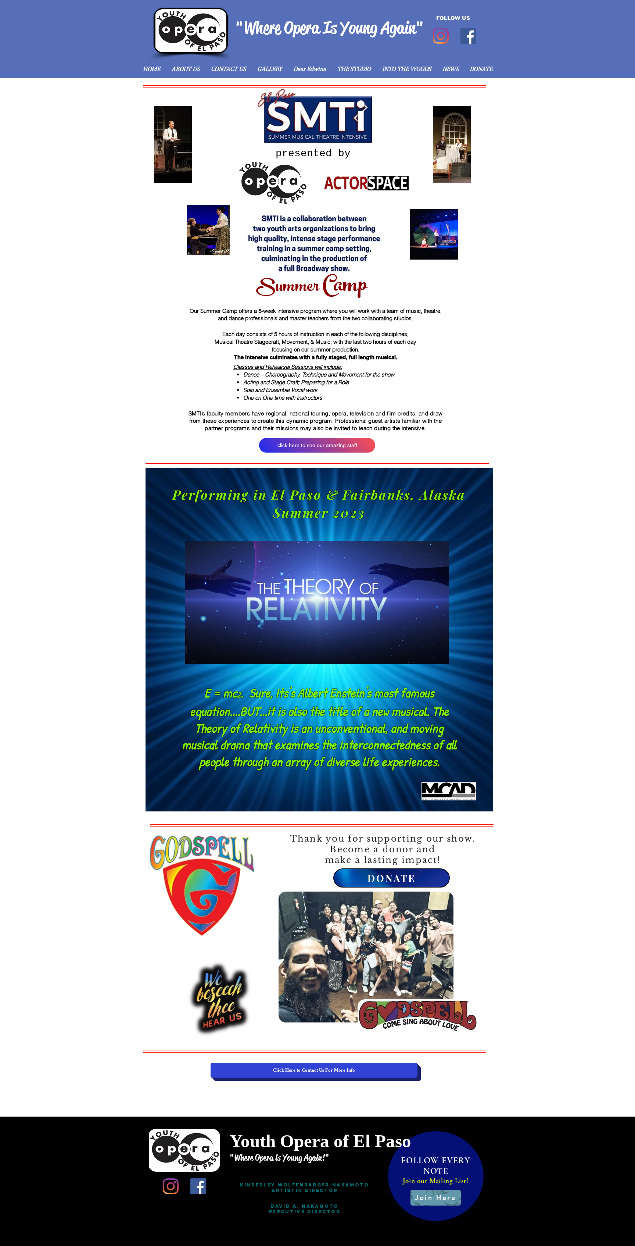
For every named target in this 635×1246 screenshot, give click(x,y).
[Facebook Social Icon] (468, 36)
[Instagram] (441, 36)
